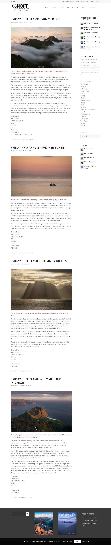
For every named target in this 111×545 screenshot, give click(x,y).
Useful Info (84, 119)
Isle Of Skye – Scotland (91, 23)
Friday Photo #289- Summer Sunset (38, 147)
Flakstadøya (14, 22)
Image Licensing (70, 1)
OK (77, 541)
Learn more (85, 541)
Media (82, 98)
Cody (31, 139)
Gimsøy (82, 93)
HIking (82, 96)
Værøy (82, 123)
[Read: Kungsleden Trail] (82, 149)
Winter (82, 125)
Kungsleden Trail (89, 149)
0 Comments (23, 139)
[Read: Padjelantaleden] (82, 158)
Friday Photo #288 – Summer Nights (39, 261)
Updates (83, 116)
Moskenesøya (85, 100)
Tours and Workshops (87, 109)
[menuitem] (63, 1)
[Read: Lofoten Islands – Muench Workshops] (82, 47)
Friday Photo (22, 22)
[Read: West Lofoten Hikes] (82, 162)
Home (63, 1)
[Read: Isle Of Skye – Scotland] (82, 23)
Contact (92, 1)
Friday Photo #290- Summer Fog (36, 19)
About (77, 1)
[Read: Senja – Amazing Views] (82, 33)
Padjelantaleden (89, 157)
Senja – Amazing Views (91, 32)
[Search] (98, 8)
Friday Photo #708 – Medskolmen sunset (90, 69)
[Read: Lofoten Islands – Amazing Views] (82, 37)
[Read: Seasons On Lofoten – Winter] (82, 167)
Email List (98, 1)
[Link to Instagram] (11, 1)
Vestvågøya (27, 264)
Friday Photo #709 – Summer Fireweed (89, 66)
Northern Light (88, 153)
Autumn (83, 86)
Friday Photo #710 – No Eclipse (88, 62)
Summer (29, 22)
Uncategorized (85, 114)
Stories (82, 105)
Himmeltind (28, 453)
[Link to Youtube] (14, 1)
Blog (87, 1)
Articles (82, 1)
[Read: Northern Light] (82, 153)
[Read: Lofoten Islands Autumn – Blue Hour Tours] (82, 28)
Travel (82, 112)
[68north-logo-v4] (21, 8)
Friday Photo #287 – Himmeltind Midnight (36, 381)
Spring (82, 103)
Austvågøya (84, 84)
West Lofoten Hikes (90, 162)
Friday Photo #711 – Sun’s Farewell (89, 59)
